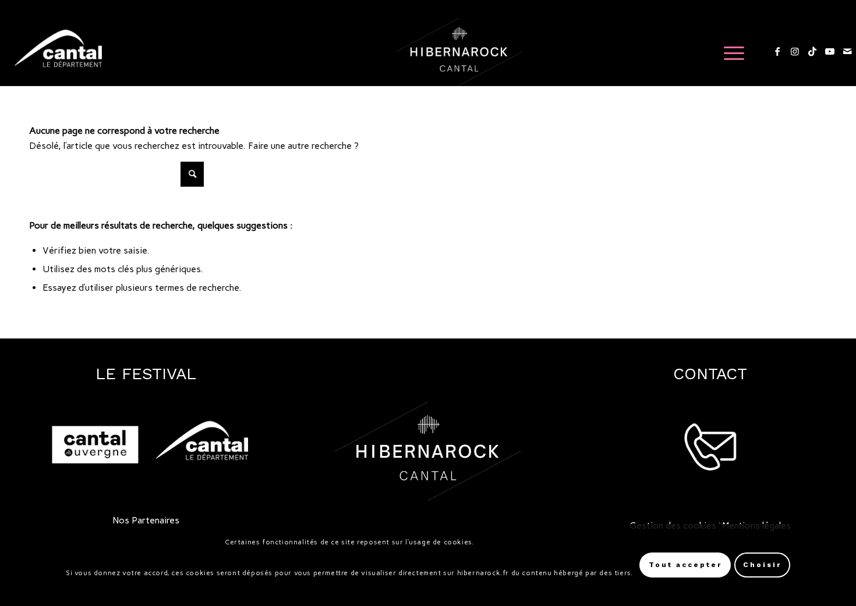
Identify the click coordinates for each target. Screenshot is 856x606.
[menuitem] (730, 51)
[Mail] (847, 51)
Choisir (762, 565)
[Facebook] (777, 51)
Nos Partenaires (146, 520)
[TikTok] (812, 51)
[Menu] (730, 51)
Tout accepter (685, 565)
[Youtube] (830, 51)
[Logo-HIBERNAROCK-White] (459, 51)
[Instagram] (795, 51)
